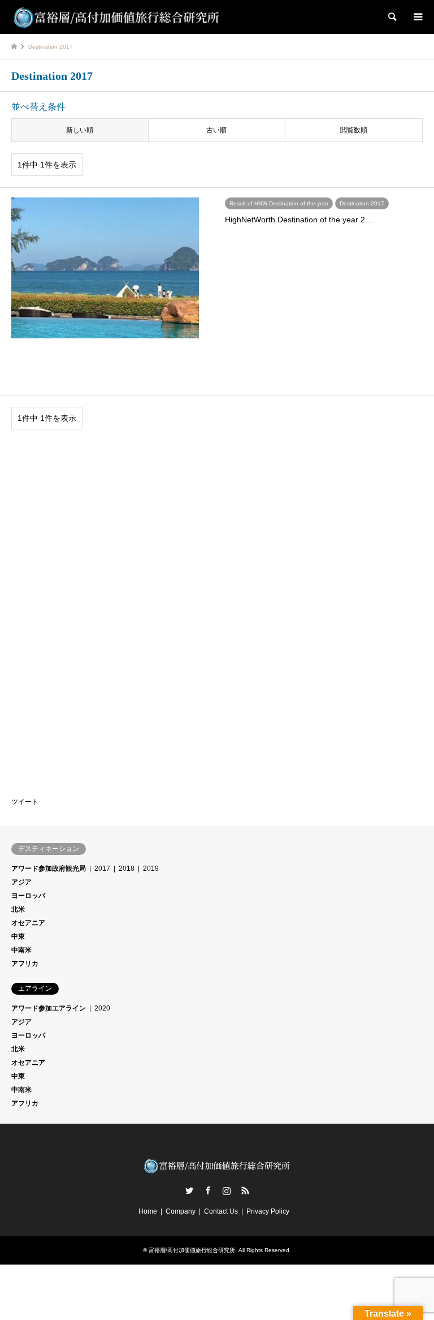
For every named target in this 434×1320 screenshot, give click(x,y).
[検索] (392, 17)
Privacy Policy (267, 1211)
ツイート (24, 802)
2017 (102, 868)
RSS (245, 1190)
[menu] (417, 17)
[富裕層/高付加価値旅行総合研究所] (117, 17)
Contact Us (221, 1211)
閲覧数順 (353, 130)
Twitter (189, 1190)
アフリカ (24, 964)
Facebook (208, 1190)
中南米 (21, 950)
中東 (18, 936)
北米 (18, 909)
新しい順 (79, 130)
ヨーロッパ (28, 896)
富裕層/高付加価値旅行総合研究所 (192, 1250)
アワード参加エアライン (48, 1008)
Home (147, 1211)
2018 (126, 868)
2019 (151, 868)
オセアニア (28, 923)
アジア (21, 882)
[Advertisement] (96, 517)
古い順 (216, 130)
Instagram (227, 1190)
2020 (102, 1008)
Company (181, 1211)
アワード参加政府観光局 (48, 868)
